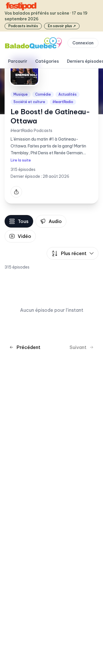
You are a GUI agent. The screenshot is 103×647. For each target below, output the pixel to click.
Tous (23, 221)
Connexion (83, 43)
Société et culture (29, 102)
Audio (55, 221)
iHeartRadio (63, 102)
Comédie (43, 94)
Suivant (78, 347)
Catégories (47, 61)
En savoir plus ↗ (62, 26)
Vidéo (24, 236)
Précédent (28, 347)
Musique (20, 94)
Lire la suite (21, 160)
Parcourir (17, 61)
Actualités (67, 94)
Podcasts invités (23, 26)
